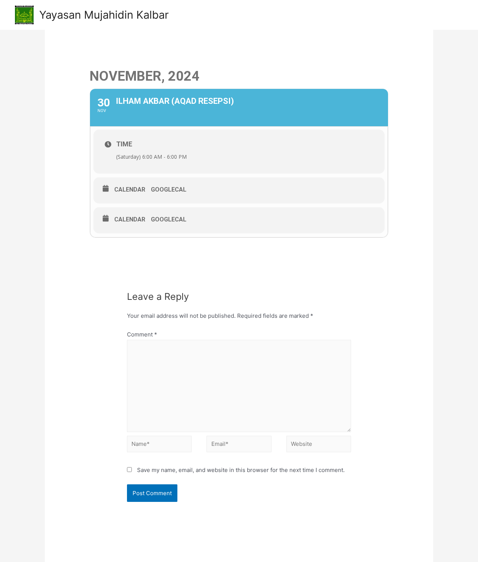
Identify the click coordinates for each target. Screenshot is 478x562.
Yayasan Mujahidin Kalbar (104, 14)
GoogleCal (168, 189)
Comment (142, 334)
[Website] (318, 445)
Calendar (129, 189)
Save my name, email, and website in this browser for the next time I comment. (241, 469)
